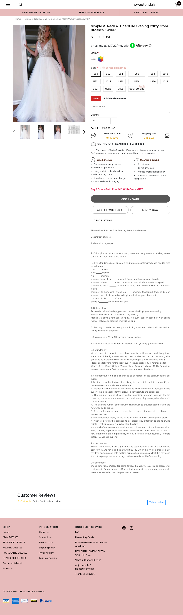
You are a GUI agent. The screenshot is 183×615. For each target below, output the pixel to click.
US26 (108, 88)
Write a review (156, 502)
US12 (95, 81)
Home (18, 19)
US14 (108, 81)
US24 (96, 88)
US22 (165, 81)
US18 (137, 81)
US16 (120, 81)
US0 (95, 73)
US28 (120, 88)
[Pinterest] (124, 528)
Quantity (95, 114)
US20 (153, 81)
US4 (120, 73)
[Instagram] (131, 528)
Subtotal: (96, 128)
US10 (165, 73)
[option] (36, 12)
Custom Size (136, 88)
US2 (108, 73)
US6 (137, 73)
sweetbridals (144, 4)
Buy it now (150, 210)
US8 (152, 73)
